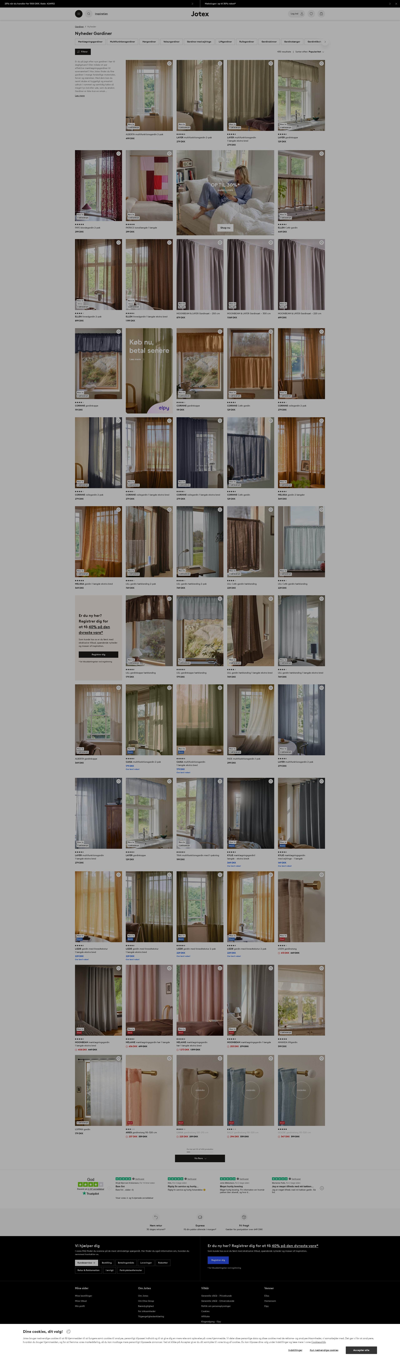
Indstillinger (295, 1350)
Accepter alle (361, 1350)
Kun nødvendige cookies (324, 1350)
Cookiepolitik (318, 1342)
